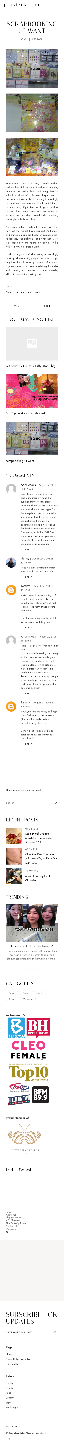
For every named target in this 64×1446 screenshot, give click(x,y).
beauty (12, 993)
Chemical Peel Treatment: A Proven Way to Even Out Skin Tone (41, 858)
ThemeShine (40, 1432)
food (25, 993)
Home (9, 1354)
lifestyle (39, 993)
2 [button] (29, 969)
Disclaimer (11, 1229)
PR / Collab (12, 1364)
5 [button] (37, 969)
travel (12, 999)
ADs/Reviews (13, 1220)
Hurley (25, 558)
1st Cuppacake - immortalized (25, 413)
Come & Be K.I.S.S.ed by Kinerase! (32, 946)
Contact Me (12, 1226)
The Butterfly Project (17, 1223)
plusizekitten (23, 4)
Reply (28, 549)
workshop (27, 999)
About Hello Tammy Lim (18, 1359)
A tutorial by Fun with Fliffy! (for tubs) (30, 366)
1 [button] (26, 969)
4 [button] (34, 969)
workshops (12, 1407)
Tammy (25, 586)
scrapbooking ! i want (20, 461)
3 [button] (32, 969)
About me (11, 1214)
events (9, 1388)
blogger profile (14, 1217)
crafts (24, 39)
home (9, 1212)
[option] (32, 932)
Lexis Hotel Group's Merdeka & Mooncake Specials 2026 (38, 838)
